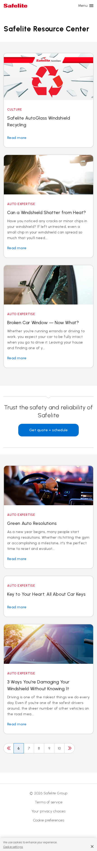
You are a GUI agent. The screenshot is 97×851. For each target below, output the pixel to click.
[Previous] (8, 748)
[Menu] (91, 5)
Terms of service (48, 802)
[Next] (69, 748)
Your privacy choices (49, 811)
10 (59, 748)
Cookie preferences (48, 820)
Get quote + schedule (48, 430)
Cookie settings (13, 847)
